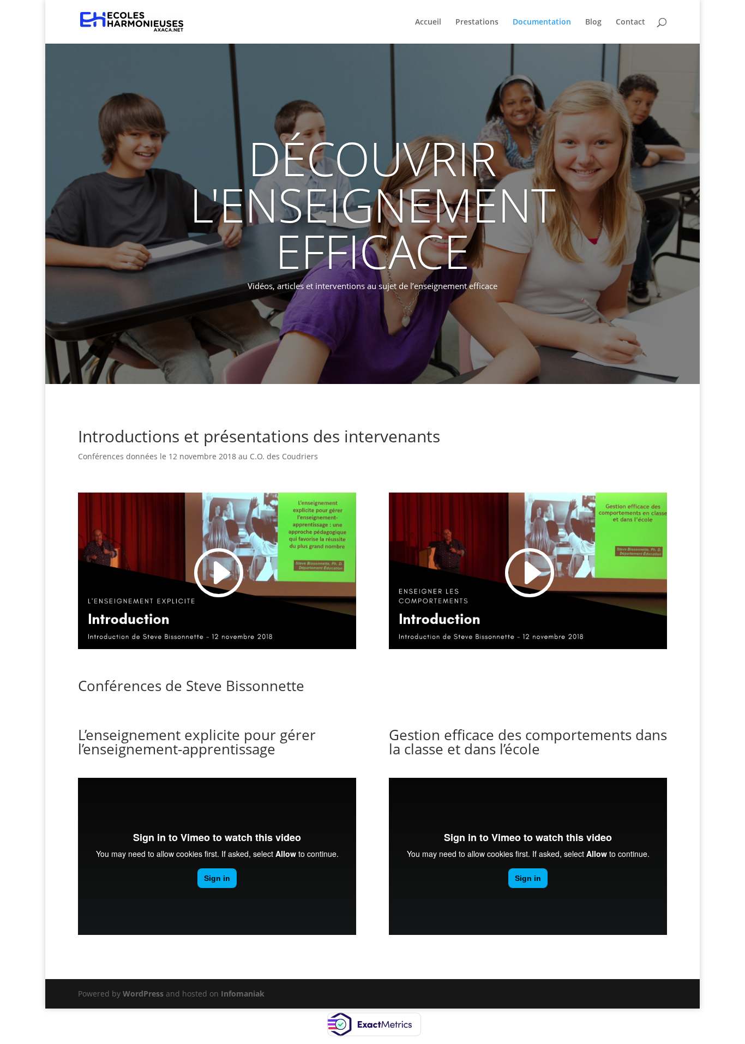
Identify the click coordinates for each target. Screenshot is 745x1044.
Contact (630, 22)
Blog (593, 22)
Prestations (476, 22)
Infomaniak (243, 993)
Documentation (542, 22)
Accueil (428, 22)
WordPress (143, 993)
